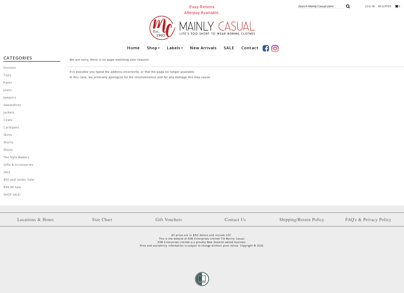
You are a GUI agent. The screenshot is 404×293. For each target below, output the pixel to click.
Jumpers (10, 97)
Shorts (8, 142)
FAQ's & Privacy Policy (368, 219)
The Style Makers (16, 157)
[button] (348, 6)
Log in (370, 6)
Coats (8, 120)
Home (133, 47)
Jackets (9, 112)
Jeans (8, 90)
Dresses (10, 68)
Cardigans (11, 127)
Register (384, 6)
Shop (152, 47)
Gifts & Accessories (18, 165)
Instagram (274, 48)
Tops (7, 75)
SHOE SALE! (12, 195)
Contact (250, 47)
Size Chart (102, 219)
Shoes (8, 150)
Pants (8, 83)
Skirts (8, 135)
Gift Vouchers (168, 219)
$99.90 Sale (12, 187)
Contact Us (235, 219)
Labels (173, 47)
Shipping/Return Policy (301, 219)
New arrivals (203, 47)
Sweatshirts (12, 105)
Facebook (266, 48)
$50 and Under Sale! (19, 180)
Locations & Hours (35, 219)
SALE (229, 47)
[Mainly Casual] (202, 27)
